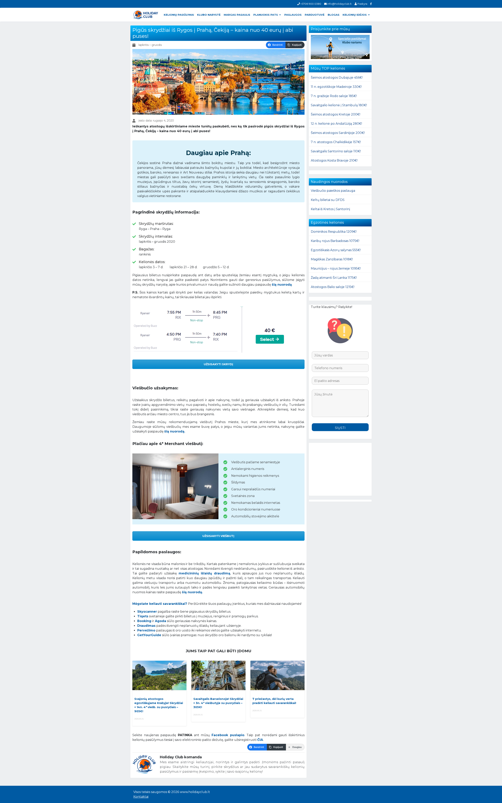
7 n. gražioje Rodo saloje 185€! (334, 96)
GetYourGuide (149, 635)
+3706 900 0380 (310, 3)
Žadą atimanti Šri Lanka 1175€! (334, 278)
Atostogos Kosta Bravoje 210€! (334, 160)
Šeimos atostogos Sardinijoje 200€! (338, 133)
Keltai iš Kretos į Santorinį (330, 209)
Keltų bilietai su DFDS (328, 200)
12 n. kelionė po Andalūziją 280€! (336, 123)
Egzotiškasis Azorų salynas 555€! (336, 250)
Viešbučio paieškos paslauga (333, 191)
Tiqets (142, 616)
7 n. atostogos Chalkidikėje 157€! (336, 142)
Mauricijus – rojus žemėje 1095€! (336, 268)
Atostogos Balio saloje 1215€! (332, 287)
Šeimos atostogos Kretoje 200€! (335, 114)
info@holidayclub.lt (339, 3)
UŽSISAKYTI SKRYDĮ (218, 364)
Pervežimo (146, 630)
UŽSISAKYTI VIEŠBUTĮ (218, 536)
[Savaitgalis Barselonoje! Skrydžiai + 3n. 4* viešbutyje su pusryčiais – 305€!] (218, 675)
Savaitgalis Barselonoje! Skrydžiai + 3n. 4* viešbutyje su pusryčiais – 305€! (218, 703)
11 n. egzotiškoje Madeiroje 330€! (336, 87)
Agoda (160, 621)
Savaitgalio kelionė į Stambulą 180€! (339, 105)
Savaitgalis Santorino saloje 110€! (336, 151)
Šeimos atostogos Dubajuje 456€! (337, 77)
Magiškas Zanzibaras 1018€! (332, 259)
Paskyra (362, 3)
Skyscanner (147, 611)
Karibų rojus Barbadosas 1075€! (335, 241)
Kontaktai (140, 796)
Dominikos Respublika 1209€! (333, 231)
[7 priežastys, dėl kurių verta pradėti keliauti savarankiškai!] (277, 675)
